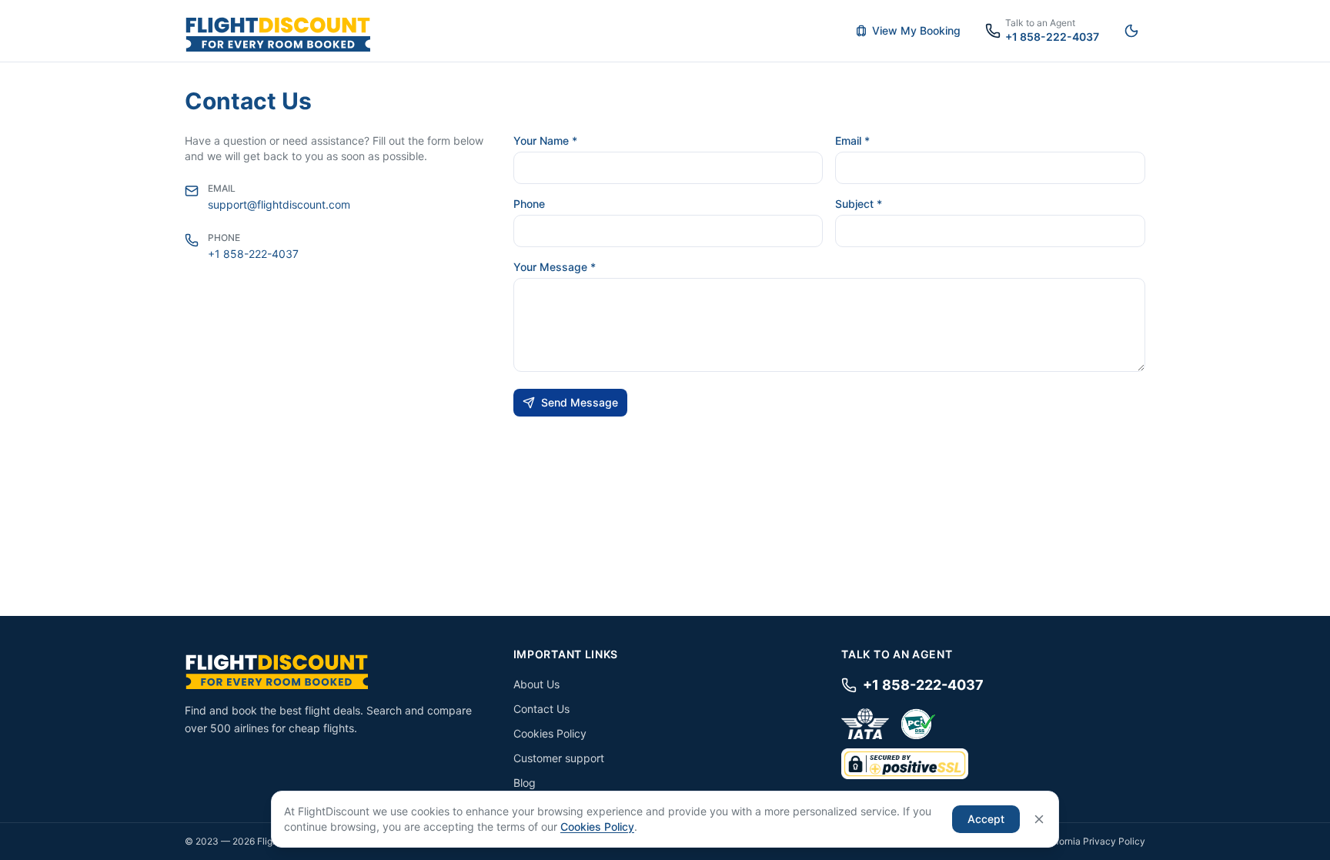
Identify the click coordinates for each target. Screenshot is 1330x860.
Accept (985, 818)
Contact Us (541, 708)
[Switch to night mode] (1131, 31)
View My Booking (916, 30)
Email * (852, 140)
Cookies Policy (549, 733)
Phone (529, 203)
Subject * (858, 203)
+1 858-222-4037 (253, 253)
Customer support (558, 758)
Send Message (579, 402)
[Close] (1039, 819)
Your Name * (545, 140)
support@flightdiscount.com (279, 204)
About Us (536, 684)
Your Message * (554, 266)
